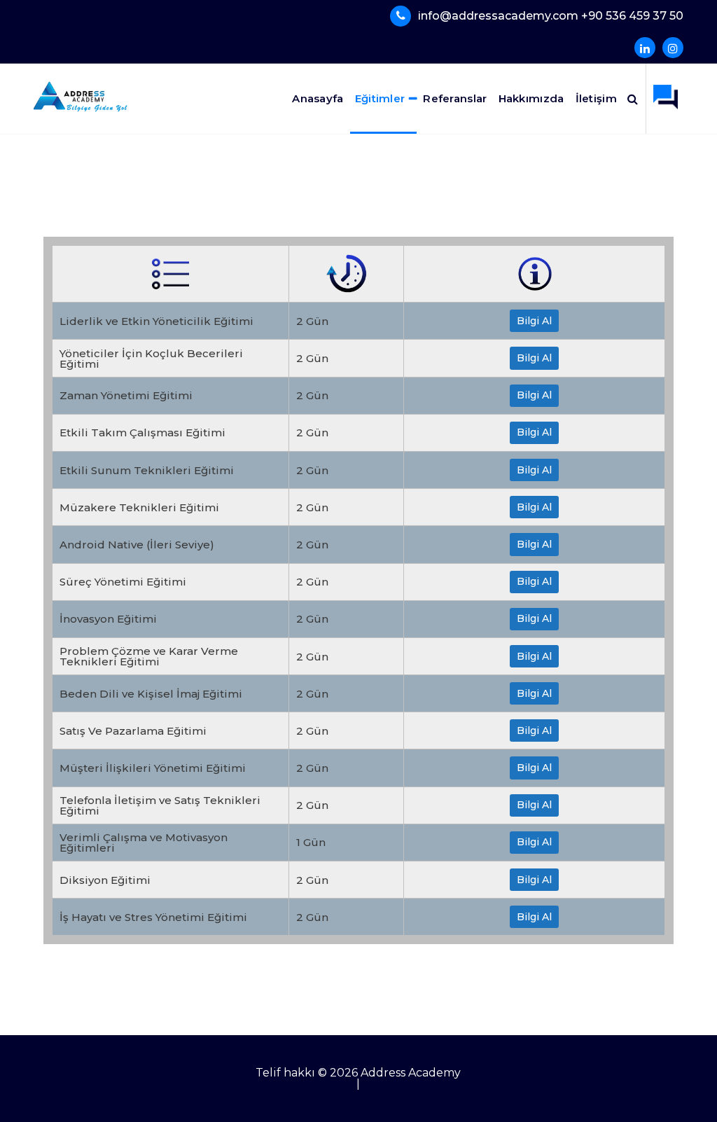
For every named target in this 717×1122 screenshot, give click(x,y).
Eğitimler (380, 98)
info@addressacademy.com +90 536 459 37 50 (550, 15)
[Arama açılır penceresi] (633, 99)
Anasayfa (317, 98)
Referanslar (455, 98)
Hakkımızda (531, 98)
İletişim (596, 98)
